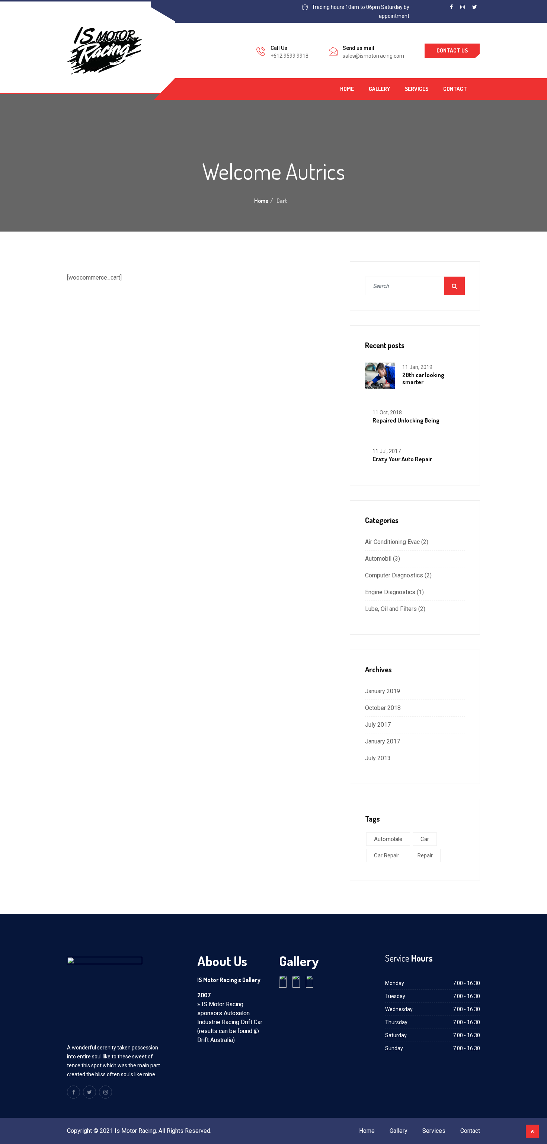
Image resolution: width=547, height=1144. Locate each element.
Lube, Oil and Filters (391, 608)
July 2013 (378, 758)
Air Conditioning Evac (392, 541)
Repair (425, 855)
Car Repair (386, 855)
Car (424, 839)
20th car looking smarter (423, 378)
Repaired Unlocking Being (405, 420)
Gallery (379, 88)
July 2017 (378, 724)
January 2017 (382, 741)
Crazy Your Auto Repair (402, 459)
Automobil (378, 558)
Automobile (388, 839)
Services (416, 88)
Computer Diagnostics (394, 575)
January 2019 (382, 691)
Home (347, 88)
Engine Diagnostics (390, 592)
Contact (455, 88)
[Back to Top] (532, 1131)
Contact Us (452, 50)
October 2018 (383, 707)
